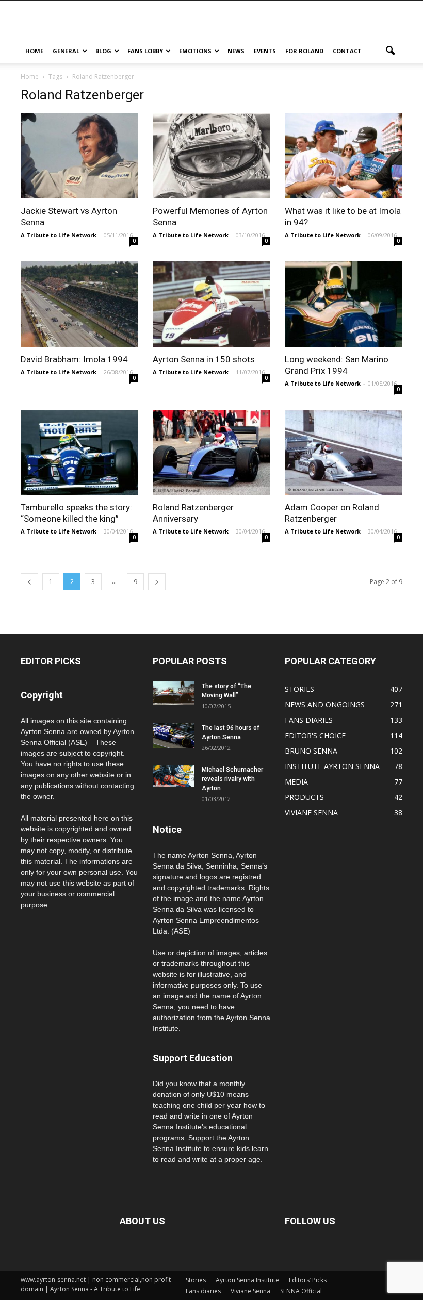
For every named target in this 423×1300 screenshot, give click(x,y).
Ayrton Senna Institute (247, 1280)
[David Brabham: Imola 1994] (79, 303)
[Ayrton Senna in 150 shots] (211, 303)
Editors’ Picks (308, 1280)
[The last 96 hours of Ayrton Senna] (173, 735)
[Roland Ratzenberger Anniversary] (211, 452)
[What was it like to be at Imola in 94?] (343, 155)
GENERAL (66, 51)
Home (30, 76)
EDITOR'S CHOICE (315, 735)
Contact (347, 51)
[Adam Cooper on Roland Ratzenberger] (343, 452)
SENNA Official (301, 1291)
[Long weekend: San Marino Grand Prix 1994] (343, 303)
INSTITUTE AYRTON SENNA (332, 766)
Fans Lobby (145, 51)
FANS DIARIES (309, 720)
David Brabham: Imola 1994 (74, 359)
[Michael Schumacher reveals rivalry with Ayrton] (173, 776)
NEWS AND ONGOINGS (325, 704)
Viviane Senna (250, 1291)
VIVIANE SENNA (311, 813)
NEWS (236, 51)
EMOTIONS (195, 51)
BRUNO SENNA (311, 751)
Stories (196, 1280)
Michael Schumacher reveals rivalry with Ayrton (232, 779)
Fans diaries (203, 1291)
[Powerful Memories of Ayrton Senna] (211, 155)
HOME (34, 51)
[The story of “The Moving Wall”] (173, 693)
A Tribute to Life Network (58, 235)
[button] (390, 51)
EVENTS (265, 51)
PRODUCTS (304, 797)
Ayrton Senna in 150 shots (204, 359)
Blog (103, 51)
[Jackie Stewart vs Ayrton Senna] (79, 155)
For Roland (304, 51)
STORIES (299, 689)
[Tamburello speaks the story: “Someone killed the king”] (79, 452)
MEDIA (296, 782)
